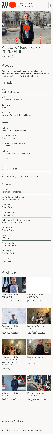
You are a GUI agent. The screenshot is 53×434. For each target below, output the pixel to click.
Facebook (18, 421)
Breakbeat (36, 399)
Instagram (6, 421)
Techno (9, 56)
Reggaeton (41, 332)
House (20, 301)
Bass (4, 56)
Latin (14, 399)
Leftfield (15, 332)
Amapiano (6, 301)
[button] (26, 28)
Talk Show (6, 368)
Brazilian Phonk (38, 301)
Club (47, 301)
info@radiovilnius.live (31, 430)
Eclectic (14, 301)
